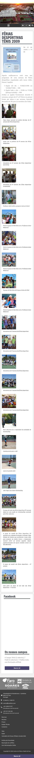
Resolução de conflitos (8, 743)
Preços (3, 722)
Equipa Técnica (6, 724)
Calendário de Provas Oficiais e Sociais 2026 (14, 736)
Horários (4, 719)
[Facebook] (22, 25)
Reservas (4, 717)
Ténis (3, 731)
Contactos (4, 727)
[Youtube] (29, 25)
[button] (32, 25)
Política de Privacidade (8, 740)
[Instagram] (26, 25)
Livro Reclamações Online (9, 745)
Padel (3, 733)
